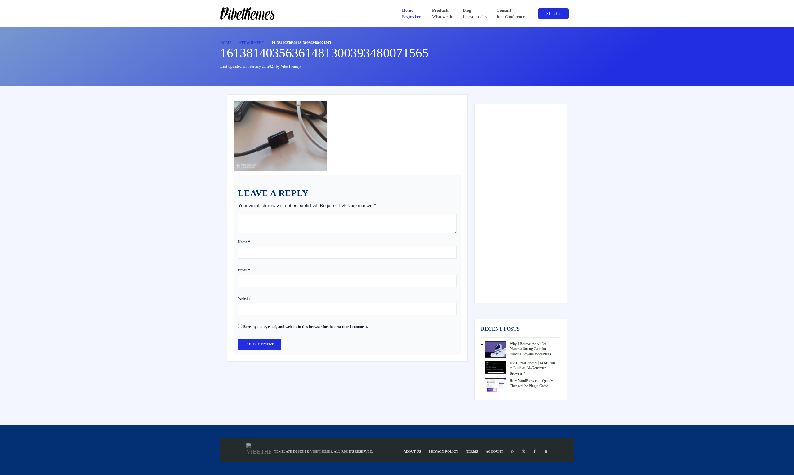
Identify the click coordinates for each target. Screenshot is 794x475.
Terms (472, 451)
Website (244, 298)
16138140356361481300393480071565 (324, 53)
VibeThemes (321, 451)
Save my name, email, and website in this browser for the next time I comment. (305, 327)
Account (494, 451)
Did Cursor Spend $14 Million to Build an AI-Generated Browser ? (532, 368)
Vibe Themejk (291, 66)
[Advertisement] (520, 203)
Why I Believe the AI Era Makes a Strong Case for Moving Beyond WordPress (530, 349)
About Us (412, 451)
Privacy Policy (443, 451)
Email (244, 270)
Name (244, 242)
